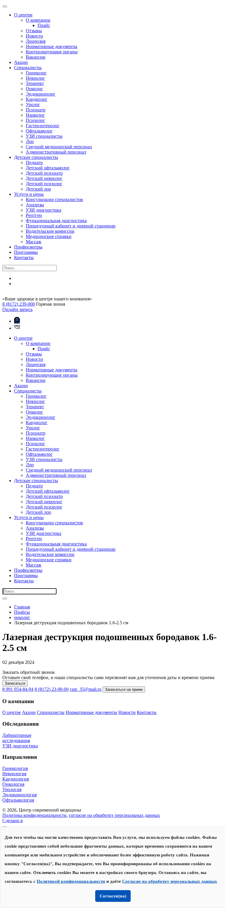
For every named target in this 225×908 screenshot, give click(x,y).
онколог (22, 617)
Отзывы (34, 30)
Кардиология (15, 778)
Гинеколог (36, 72)
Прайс (44, 25)
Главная (22, 606)
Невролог (35, 78)
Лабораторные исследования (16, 738)
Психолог (35, 120)
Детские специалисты (36, 157)
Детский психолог (44, 183)
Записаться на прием (124, 689)
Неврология (14, 773)
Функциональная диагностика (56, 220)
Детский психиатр (44, 173)
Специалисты (28, 67)
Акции (21, 62)
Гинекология (15, 768)
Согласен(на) (113, 896)
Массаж (33, 241)
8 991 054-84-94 (17, 689)
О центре (23, 14)
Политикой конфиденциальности (71, 881)
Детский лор (38, 188)
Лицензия (35, 41)
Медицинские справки (48, 236)
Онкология (13, 784)
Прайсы (22, 612)
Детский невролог (44, 178)
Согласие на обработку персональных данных (169, 881)
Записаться (15, 683)
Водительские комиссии (50, 231)
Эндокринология (19, 794)
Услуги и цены (29, 194)
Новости (34, 35)
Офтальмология (18, 800)
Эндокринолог (40, 93)
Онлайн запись (17, 309)
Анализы (35, 204)
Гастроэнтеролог (42, 125)
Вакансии (35, 57)
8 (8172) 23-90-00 (52, 689)
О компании (38, 20)
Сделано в (12, 820)
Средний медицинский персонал (59, 146)
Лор (30, 141)
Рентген (34, 215)
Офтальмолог (39, 130)
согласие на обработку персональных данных (114, 815)
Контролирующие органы (52, 51)
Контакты (24, 257)
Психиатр (35, 109)
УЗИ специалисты (44, 136)
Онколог (34, 88)
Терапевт (35, 83)
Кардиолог (36, 99)
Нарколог (35, 115)
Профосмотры (28, 246)
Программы (26, 252)
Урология (11, 789)
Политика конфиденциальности (34, 815)
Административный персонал (56, 151)
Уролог (33, 104)
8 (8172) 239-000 (18, 304)
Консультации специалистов (54, 199)
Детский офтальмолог (48, 167)
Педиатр (34, 162)
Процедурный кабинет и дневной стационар (70, 225)
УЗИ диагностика (43, 210)
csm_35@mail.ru (85, 689)
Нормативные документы (51, 46)
